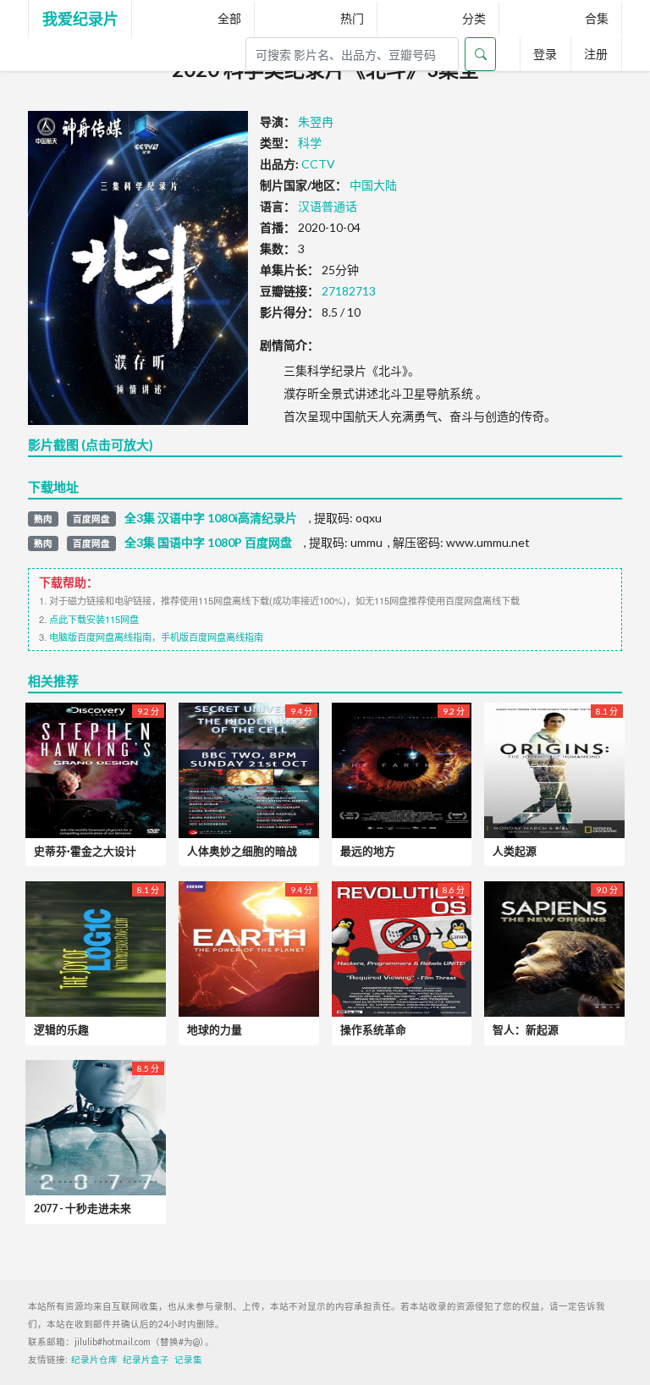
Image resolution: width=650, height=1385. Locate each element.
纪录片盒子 (146, 1360)
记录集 (188, 1360)
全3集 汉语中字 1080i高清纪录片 (210, 518)
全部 (229, 18)
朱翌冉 (315, 121)
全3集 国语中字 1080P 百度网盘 (208, 542)
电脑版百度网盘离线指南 (100, 636)
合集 (597, 18)
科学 (310, 142)
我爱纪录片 (80, 18)
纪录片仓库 (94, 1360)
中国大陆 (373, 185)
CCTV (318, 164)
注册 (596, 54)
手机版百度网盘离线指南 (212, 636)
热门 (352, 18)
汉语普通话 (327, 206)
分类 (474, 18)
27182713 (349, 291)
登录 (545, 54)
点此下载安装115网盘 (94, 619)
